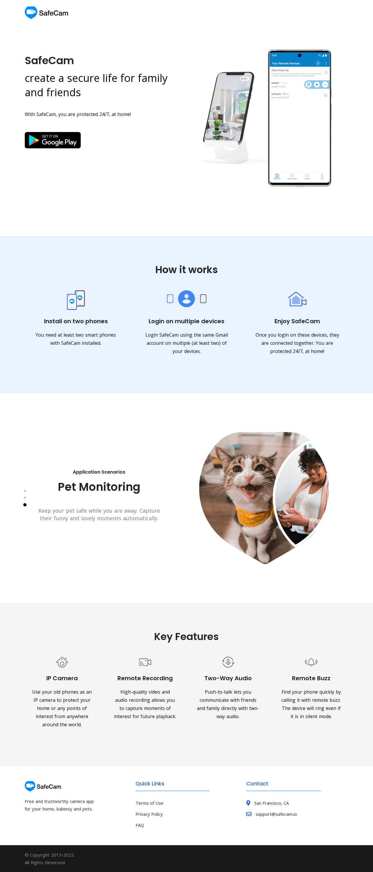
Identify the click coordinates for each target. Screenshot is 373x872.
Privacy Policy (149, 814)
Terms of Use (149, 803)
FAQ (140, 825)
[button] (25, 491)
